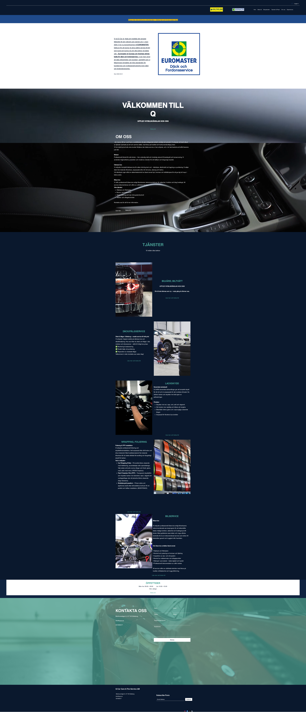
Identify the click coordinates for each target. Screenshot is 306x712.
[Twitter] (189, 711)
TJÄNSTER (153, 244)
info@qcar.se (120, 620)
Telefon (156, 614)
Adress (175, 614)
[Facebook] (187, 711)
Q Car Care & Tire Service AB (128, 689)
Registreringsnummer (160, 620)
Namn (155, 608)
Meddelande (157, 626)
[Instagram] (185, 711)
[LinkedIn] (192, 711)
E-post (174, 608)
